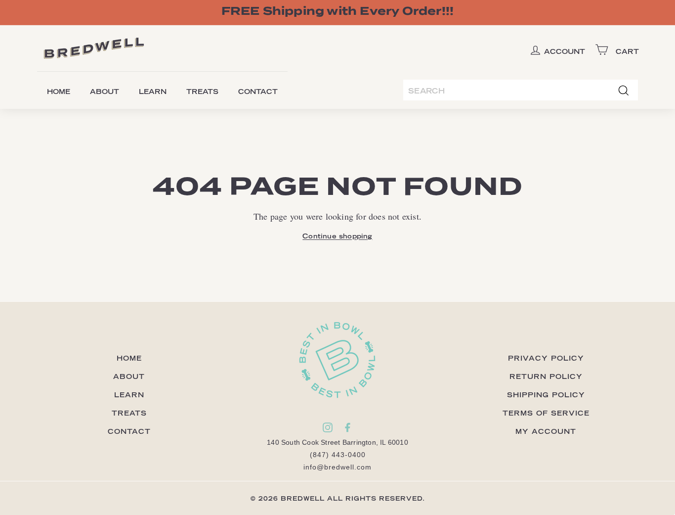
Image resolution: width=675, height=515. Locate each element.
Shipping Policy (546, 394)
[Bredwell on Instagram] (328, 427)
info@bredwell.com (337, 467)
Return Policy (546, 376)
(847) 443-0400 (338, 455)
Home (58, 91)
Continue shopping (337, 236)
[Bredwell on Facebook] (347, 427)
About (104, 91)
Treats (202, 91)
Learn (153, 91)
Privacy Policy (546, 358)
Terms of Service (546, 413)
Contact (258, 91)
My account (545, 431)
